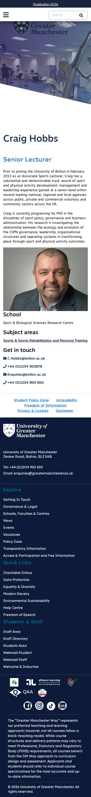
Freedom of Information (45, 405)
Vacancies (11, 534)
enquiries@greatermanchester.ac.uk (43, 473)
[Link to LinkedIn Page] (63, 707)
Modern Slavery (16, 594)
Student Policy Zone (31, 400)
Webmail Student (17, 652)
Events (8, 527)
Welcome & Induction (21, 666)
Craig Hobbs (30, 139)
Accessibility (66, 400)
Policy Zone (12, 541)
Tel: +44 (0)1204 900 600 (23, 467)
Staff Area (12, 632)
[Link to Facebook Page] (28, 707)
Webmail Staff (15, 659)
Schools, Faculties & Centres (26, 513)
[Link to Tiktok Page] (52, 707)
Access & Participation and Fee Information (39, 555)
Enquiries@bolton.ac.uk (26, 375)
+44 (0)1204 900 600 (25, 383)
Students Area (15, 645)
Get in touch (19, 350)
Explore (12, 489)
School (12, 315)
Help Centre (13, 608)
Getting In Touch (16, 499)
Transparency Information (24, 548)
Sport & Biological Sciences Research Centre (38, 323)
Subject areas (20, 333)
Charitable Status (17, 573)
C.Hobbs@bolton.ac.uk (26, 358)
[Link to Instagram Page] (40, 707)
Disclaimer (64, 411)
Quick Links (17, 562)
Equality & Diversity (19, 587)
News (7, 520)
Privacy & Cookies (33, 411)
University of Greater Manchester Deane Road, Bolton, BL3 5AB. (30, 454)
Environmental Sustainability (26, 601)
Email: (38, 473)
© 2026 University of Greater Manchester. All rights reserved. (43, 789)
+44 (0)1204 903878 (24, 366)
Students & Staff (23, 621)
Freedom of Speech (19, 615)
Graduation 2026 (45, 4)
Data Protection (16, 580)
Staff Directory (15, 638)
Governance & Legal (20, 506)
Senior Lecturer (27, 160)
